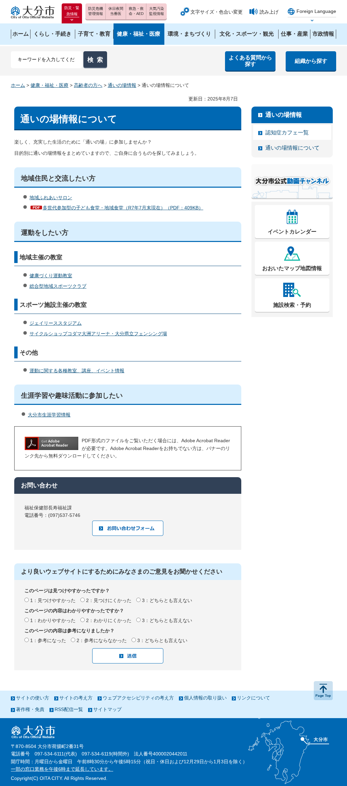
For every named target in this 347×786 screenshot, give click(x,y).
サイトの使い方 (32, 697)
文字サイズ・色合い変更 (216, 12)
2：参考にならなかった (102, 640)
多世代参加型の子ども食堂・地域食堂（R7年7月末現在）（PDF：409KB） (123, 207)
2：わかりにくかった (108, 620)
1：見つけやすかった (53, 600)
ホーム (18, 85)
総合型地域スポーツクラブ (57, 286)
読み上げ (269, 12)
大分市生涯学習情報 (49, 414)
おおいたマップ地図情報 (292, 268)
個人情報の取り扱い (205, 697)
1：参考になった (48, 640)
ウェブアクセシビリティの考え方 (138, 697)
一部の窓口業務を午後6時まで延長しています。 (62, 769)
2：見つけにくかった (108, 600)
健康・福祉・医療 (49, 85)
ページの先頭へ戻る (323, 690)
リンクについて (253, 697)
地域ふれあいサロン (50, 197)
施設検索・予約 (292, 305)
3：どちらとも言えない (167, 600)
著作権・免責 (30, 709)
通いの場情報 (122, 85)
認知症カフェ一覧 (287, 132)
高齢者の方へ (88, 85)
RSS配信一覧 (69, 709)
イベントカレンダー (292, 232)
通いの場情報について (292, 148)
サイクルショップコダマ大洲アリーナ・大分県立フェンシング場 (98, 333)
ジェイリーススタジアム (55, 323)
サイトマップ (107, 709)
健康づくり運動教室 (50, 275)
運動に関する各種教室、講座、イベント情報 (76, 370)
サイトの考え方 (76, 697)
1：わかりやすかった (53, 620)
